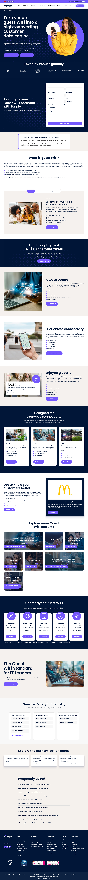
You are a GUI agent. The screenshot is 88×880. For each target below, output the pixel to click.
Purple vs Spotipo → (41, 726)
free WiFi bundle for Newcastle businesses (59, 642)
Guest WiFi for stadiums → (19, 726)
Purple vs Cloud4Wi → (42, 718)
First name (50, 86)
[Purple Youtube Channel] (7, 847)
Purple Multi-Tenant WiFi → (67, 722)
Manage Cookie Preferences (44, 878)
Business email (69, 92)
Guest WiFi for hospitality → (19, 718)
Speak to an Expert (65, 123)
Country (68, 98)
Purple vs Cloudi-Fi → (41, 722)
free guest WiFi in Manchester (37, 642)
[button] (19, 5)
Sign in (83, 1)
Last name (68, 86)
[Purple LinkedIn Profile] (5, 847)
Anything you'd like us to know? (55, 111)
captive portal (22, 177)
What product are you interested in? (56, 104)
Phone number (51, 98)
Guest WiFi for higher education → (17, 731)
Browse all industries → (18, 735)
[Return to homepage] (9, 6)
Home (5, 10)
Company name (52, 92)
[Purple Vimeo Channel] (10, 847)
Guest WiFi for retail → (17, 722)
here (57, 876)
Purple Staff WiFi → (65, 718)
